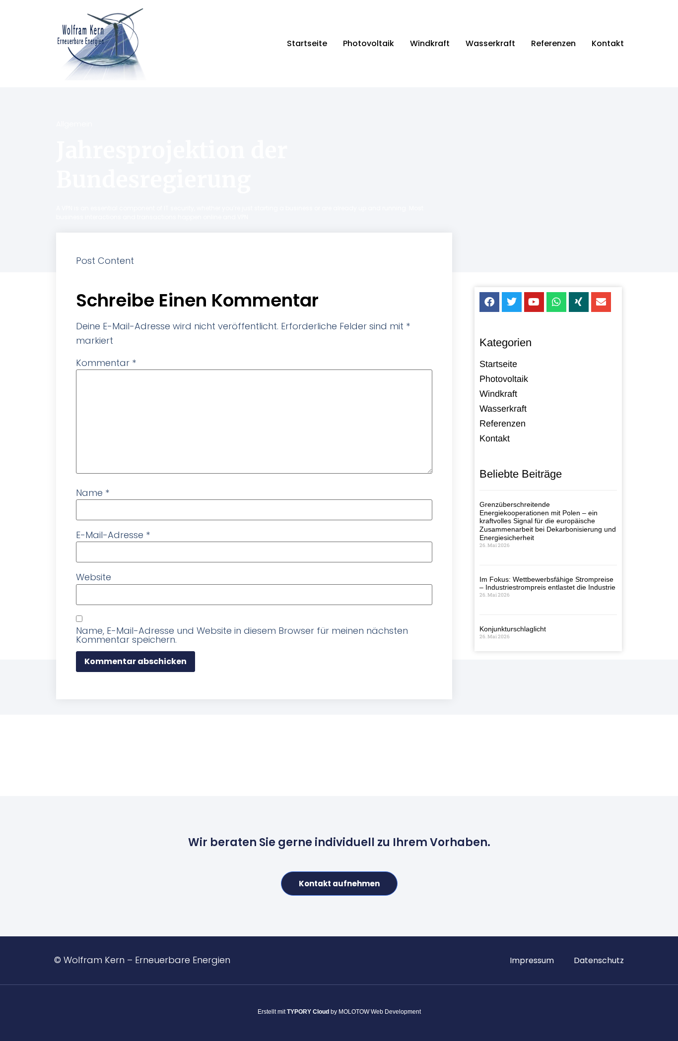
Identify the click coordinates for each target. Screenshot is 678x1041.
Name (92, 493)
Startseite (307, 43)
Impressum (532, 960)
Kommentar (106, 363)
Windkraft (430, 43)
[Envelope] (601, 302)
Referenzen (553, 43)
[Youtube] (534, 302)
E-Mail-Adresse (113, 535)
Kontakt (608, 43)
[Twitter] (512, 302)
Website (93, 577)
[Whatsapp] (556, 302)
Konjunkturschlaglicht (512, 629)
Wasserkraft (490, 43)
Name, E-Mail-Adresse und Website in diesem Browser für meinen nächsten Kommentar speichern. (242, 635)
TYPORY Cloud (308, 1011)
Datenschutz (599, 960)
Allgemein (74, 124)
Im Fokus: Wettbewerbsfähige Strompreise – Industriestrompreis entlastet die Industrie (547, 583)
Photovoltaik (368, 43)
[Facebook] (489, 302)
